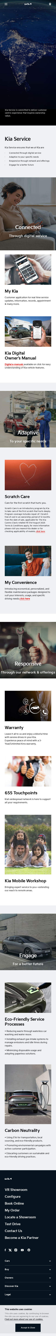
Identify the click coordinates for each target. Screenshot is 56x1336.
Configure (12, 1197)
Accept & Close (28, 1328)
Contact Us (13, 1231)
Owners (9, 1278)
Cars (7, 1261)
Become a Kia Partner (21, 1238)
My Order (12, 1210)
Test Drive (12, 1224)
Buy (7, 1269)
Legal (7, 1294)
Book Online (14, 1204)
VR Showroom (16, 1190)
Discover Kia (11, 1286)
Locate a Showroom (20, 1217)
